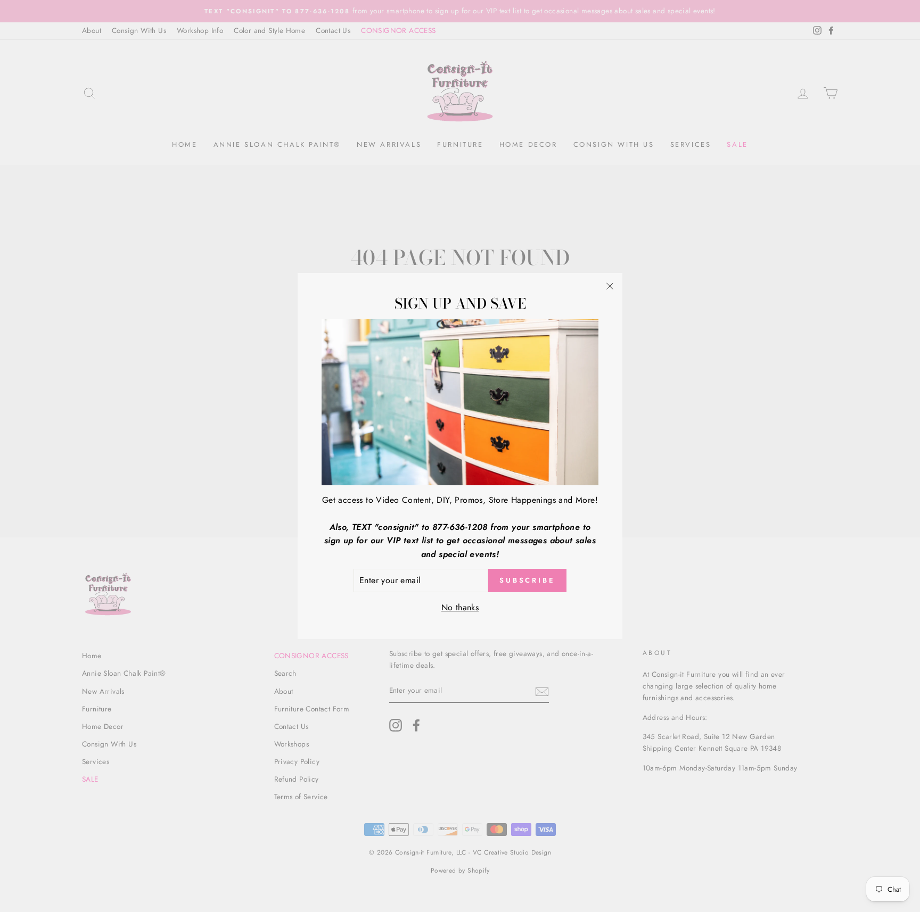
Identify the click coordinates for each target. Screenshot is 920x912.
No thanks (460, 607)
